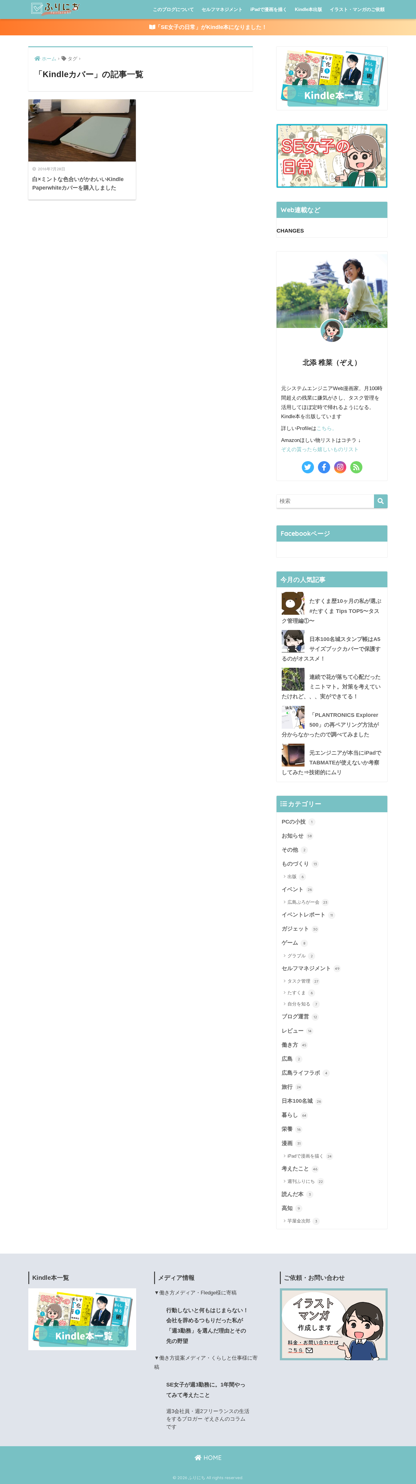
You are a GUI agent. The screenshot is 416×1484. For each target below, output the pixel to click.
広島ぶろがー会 (307, 902)
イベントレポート (307, 915)
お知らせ (297, 836)
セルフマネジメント (222, 9)
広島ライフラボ (304, 1073)
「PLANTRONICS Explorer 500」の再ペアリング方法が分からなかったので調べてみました (330, 725)
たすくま (300, 992)
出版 (295, 876)
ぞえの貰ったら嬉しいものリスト (320, 449)
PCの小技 (297, 822)
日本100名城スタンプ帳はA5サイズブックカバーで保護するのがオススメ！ (331, 649)
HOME (212, 1457)
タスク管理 (302, 981)
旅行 (291, 1087)
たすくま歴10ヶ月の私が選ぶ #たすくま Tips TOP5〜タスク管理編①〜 (331, 611)
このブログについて (173, 9)
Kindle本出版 (308, 9)
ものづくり (299, 864)
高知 (291, 1208)
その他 (293, 850)
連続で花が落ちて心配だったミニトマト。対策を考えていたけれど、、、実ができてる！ (331, 686)
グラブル (300, 955)
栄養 (291, 1129)
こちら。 (326, 428)
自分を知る (302, 1003)
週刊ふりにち (305, 1181)
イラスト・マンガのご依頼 (357, 9)
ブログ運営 (299, 1016)
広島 (291, 1059)
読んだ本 (296, 1194)
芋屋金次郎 (302, 1220)
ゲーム (293, 943)
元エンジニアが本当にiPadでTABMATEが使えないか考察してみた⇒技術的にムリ (331, 762)
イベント (297, 889)
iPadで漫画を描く (268, 9)
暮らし (294, 1115)
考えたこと (299, 1168)
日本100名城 (301, 1101)
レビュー (297, 1031)
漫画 (291, 1143)
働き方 (294, 1045)
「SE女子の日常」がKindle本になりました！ (211, 27)
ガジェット (300, 929)
